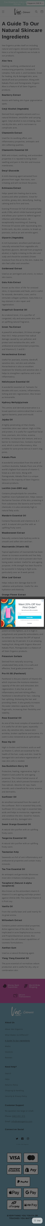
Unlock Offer (29, 617)
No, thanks (30, 623)
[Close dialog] (42, 601)
